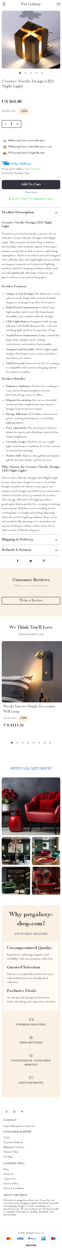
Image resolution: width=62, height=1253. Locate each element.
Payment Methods (13, 1142)
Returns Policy (11, 1152)
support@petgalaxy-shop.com (19, 1126)
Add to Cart (31, 184)
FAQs (6, 1138)
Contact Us (9, 1179)
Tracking (8, 1157)
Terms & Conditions (13, 1188)
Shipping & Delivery (13, 1147)
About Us (8, 1174)
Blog (6, 1169)
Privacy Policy (11, 1184)
